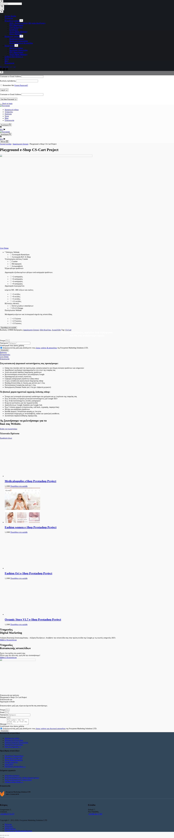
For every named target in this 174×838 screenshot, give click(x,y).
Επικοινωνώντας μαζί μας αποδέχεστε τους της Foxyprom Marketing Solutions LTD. (45, 348)
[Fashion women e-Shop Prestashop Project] (22, 522)
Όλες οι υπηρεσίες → (13, 747)
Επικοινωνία (9, 120)
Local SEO (9, 764)
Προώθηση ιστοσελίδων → (15, 766)
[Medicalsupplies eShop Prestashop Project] (22, 476)
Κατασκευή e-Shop (12, 738)
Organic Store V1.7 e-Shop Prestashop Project (33, 619)
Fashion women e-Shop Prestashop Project (30, 527)
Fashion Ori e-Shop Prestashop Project (28, 573)
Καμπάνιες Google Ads (13, 758)
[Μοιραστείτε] (6, 835)
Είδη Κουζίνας (45, 330)
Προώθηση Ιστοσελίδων (14, 756)
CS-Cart (68, 330)
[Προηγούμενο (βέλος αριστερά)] (1, 837)
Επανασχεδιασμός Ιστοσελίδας (16, 742)
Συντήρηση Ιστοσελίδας (14, 745)
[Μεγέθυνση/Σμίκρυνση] (1, 835)
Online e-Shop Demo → (14, 782)
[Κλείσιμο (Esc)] (8, 835)
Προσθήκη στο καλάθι (8, 328)
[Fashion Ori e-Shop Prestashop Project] (22, 568)
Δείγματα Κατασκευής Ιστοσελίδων (18, 780)
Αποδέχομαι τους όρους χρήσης (12, 345)
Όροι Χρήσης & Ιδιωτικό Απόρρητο (18, 831)
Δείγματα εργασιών (12, 775)
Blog (6, 118)
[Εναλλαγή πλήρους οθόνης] (3, 835)
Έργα (7, 116)
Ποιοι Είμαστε (10, 829)
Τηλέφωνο (4, 343)
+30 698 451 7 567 (95, 814)
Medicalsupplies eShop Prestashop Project (30, 481)
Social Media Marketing (14, 760)
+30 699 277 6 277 (7, 814)
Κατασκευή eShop (12, 110)
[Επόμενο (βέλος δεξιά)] (3, 837)
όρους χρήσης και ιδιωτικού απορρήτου (51, 729)
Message (3, 724)
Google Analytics (11, 762)
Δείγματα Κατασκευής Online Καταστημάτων (22, 778)
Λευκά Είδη (56, 330)
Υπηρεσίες (9, 112)
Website (3, 717)
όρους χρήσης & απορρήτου (46, 348)
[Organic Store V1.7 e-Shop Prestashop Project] (22, 614)
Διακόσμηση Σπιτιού (20, 144)
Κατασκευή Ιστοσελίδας (14, 740)
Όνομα (3, 341)
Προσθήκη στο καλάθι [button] (18, 486)
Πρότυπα (8, 114)
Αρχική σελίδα (5, 144)
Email (2, 712)
